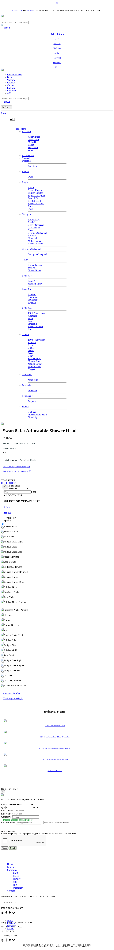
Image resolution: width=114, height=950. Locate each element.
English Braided (35, 193)
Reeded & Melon (36, 203)
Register (7, 512)
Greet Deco (33, 139)
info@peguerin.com (12, 907)
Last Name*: (7, 813)
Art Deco (26, 131)
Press (16, 875)
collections (21, 128)
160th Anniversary (36, 340)
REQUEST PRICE (10, 520)
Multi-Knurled (34, 241)
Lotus (30, 321)
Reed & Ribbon (35, 326)
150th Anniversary (36, 313)
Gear (30, 356)
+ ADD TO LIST (13, 495)
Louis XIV (33, 198)
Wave (30, 150)
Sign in (7, 507)
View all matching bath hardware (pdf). (16, 467)
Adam (31, 187)
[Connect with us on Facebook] (7, 913)
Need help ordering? (13, 698)
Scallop (31, 267)
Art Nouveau (28, 155)
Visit (15, 881)
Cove (30, 230)
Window (57, 43)
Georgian (26, 214)
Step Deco (33, 147)
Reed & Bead (34, 201)
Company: (6, 817)
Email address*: (8, 822)
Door (57, 39)
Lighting (57, 58)
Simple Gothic (34, 270)
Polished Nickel (20, 460)
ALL (57, 67)
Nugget (31, 369)
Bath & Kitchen (57, 34)
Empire (25, 171)
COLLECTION (8, 483)
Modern (25, 334)
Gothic (25, 259)
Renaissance (28, 396)
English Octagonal (36, 195)
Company (12, 869)
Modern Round (35, 361)
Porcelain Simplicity (37, 414)
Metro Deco (33, 142)
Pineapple (32, 324)
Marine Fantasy (35, 283)
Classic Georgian (36, 225)
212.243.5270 (8, 902)
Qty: (3, 807)
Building (57, 48)
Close (4, 848)
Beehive (32, 345)
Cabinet (57, 53)
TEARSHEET (8, 480)
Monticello (33, 238)
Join (15, 884)
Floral (30, 318)
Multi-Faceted (34, 366)
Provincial (26, 385)
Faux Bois (33, 299)
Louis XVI (27, 307)
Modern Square (35, 364)
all (12, 119)
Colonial (26, 158)
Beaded (31, 222)
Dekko (31, 350)
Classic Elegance (36, 190)
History (16, 878)
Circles (31, 348)
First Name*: (7, 810)
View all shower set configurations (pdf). (17, 471)
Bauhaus (32, 342)
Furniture (57, 62)
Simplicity (32, 417)
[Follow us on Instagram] (3, 913)
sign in (7, 27)
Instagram (18, 887)
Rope (30, 206)
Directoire (26, 161)
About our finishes (11, 693)
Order (10, 863)
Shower (4, 113)
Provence (32, 390)
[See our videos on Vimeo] (14, 913)
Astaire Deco (34, 137)
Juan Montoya (34, 358)
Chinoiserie (33, 297)
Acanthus (32, 315)
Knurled (32, 235)
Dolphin (32, 401)
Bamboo (32, 294)
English (25, 182)
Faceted (31, 353)
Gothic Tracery (35, 265)
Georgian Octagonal (37, 233)
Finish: (4, 804)
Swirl (30, 209)
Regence (32, 302)
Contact (11, 890)
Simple (25, 406)
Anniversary (33, 219)
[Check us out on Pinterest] (10, 913)
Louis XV (26, 289)
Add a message (8, 831)
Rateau (31, 145)
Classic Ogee (34, 227)
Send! (12, 848)
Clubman (32, 412)
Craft (15, 872)
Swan (30, 177)
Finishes (11, 866)
